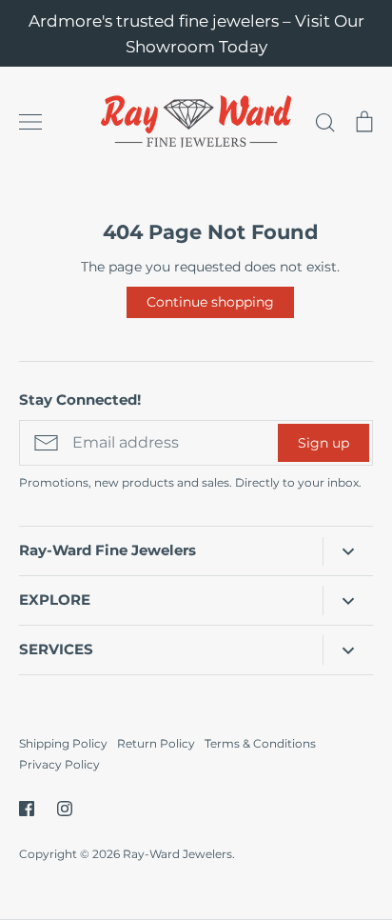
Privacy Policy (59, 764)
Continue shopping (210, 301)
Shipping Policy (63, 743)
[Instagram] (65, 809)
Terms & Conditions (260, 743)
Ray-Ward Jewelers (177, 854)
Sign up (323, 442)
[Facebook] (27, 809)
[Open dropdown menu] (348, 551)
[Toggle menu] (30, 122)
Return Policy (156, 743)
